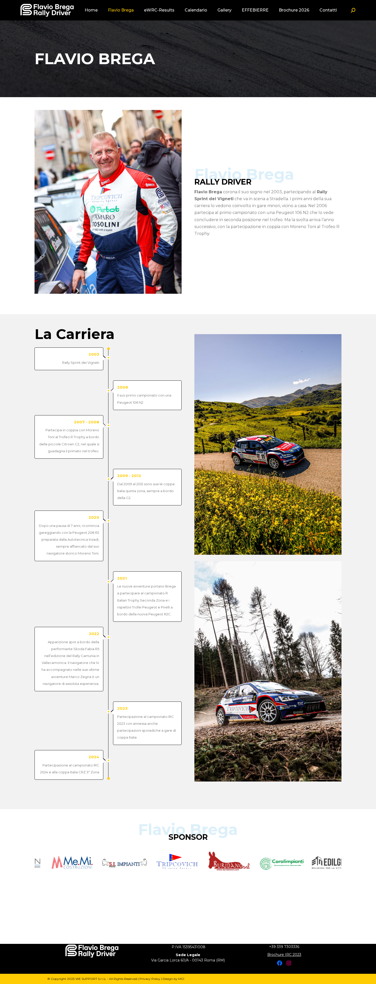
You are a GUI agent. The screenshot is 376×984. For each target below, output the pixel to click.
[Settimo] (330, 862)
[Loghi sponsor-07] (225, 862)
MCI (181, 979)
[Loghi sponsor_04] (120, 862)
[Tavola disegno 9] (68, 862)
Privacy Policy (149, 979)
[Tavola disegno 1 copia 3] (278, 862)
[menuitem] (91, 10)
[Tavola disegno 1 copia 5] (173, 862)
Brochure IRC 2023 (284, 954)
